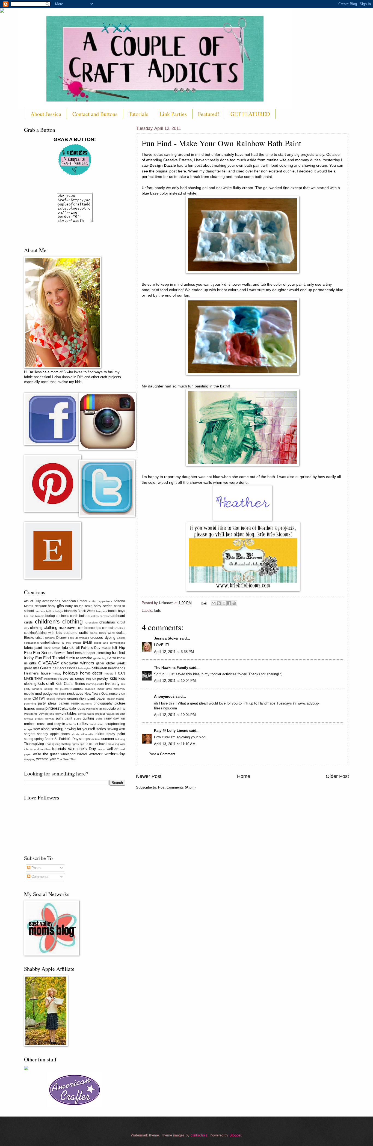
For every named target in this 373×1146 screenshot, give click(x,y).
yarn (53, 759)
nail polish (60, 693)
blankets (70, 611)
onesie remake (56, 698)
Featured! (208, 114)
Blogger (235, 1135)
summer (107, 739)
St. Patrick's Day (66, 739)
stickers (95, 739)
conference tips (89, 627)
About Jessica (46, 114)
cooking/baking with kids (43, 632)
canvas (104, 615)
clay (26, 627)
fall (77, 647)
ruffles (82, 723)
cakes (95, 615)
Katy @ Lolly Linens (171, 731)
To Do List (91, 743)
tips (82, 743)
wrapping (29, 759)
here (182, 171)
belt (48, 611)
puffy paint (64, 718)
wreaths (42, 759)
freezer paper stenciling (93, 653)
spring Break (44, 739)
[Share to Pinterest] (234, 603)
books (112, 611)
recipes (29, 724)
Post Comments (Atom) (177, 787)
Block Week (86, 611)
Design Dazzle (163, 165)
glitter (100, 663)
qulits (99, 718)
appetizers (105, 601)
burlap (50, 615)
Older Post (337, 776)
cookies (120, 627)
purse (77, 718)
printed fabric (86, 713)
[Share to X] (224, 603)
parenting (30, 703)
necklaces (75, 693)
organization (76, 698)
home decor (91, 673)
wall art (113, 749)
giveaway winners (77, 663)
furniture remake (79, 658)
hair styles (84, 668)
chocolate (91, 622)
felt (114, 648)
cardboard (117, 616)
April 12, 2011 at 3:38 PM (174, 652)
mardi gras (104, 688)
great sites (31, 668)
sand (93, 724)
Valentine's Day (82, 748)
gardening (99, 658)
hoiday (57, 673)
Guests (46, 668)
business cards (67, 615)
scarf (100, 724)
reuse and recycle (51, 724)
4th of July (32, 601)
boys (121, 611)
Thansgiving (52, 743)
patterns (86, 703)
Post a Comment (162, 754)
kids (157, 610)
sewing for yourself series (85, 729)
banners (40, 611)
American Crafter (75, 601)
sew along (41, 729)
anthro (93, 601)
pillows (40, 708)
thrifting (66, 743)
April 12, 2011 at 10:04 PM (175, 681)
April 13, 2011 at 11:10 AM (175, 744)
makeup (90, 688)
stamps (84, 739)
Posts (35, 868)
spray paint (115, 734)
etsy (68, 642)
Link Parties (173, 114)
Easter (121, 637)
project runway (44, 718)
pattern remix (69, 703)
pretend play (52, 713)
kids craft (46, 683)
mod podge (43, 693)
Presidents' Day (34, 713)
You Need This (66, 759)
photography (103, 703)
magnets (76, 688)
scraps (28, 729)
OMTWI (38, 698)
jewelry (102, 678)
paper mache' (116, 698)
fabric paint (33, 648)
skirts (100, 734)
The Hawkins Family (171, 667)
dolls (71, 637)
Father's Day (90, 647)
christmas (107, 622)
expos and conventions (109, 642)
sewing (57, 728)
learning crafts (95, 683)
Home (243, 776)
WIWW (82, 754)
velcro (101, 749)
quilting (88, 718)
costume (70, 633)
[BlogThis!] (218, 603)
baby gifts (56, 606)
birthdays (57, 611)
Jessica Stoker (166, 638)
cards (28, 622)
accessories (51, 601)
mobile (29, 693)
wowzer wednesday (107, 753)
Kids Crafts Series (70, 684)
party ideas (47, 703)
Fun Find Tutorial (50, 657)
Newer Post (148, 776)
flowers (60, 653)
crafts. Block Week (102, 632)
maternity (119, 688)
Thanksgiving (34, 743)
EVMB (87, 642)
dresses (96, 637)
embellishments (52, 642)
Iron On (91, 678)
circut (121, 622)
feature (106, 647)
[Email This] (213, 603)
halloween (99, 668)
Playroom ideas (96, 708)
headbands (116, 668)
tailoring (120, 739)
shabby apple (47, 734)
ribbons (71, 724)
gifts (32, 663)
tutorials (59, 748)
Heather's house (37, 673)
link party (112, 684)
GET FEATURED (250, 114)
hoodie (109, 673)
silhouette (87, 734)
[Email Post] (204, 603)
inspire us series (71, 678)
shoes (65, 734)
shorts (75, 734)
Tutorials (138, 114)
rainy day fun (114, 718)
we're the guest (46, 754)
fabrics (68, 647)
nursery (114, 693)
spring (28, 739)
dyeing (110, 637)
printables (69, 713)
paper (101, 698)
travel (103, 743)
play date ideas (73, 708)
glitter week (115, 663)
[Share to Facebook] (229, 603)
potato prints (115, 708)
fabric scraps (52, 647)
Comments (39, 877)
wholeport (68, 754)
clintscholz (199, 1135)
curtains (50, 637)
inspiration (50, 678)
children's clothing (59, 621)
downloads (82, 637)
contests (108, 627)
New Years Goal (96, 693)
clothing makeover (60, 627)
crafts (83, 633)
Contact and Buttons (94, 114)
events (77, 642)
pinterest (53, 708)
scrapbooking (115, 724)
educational (31, 642)
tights (75, 743)
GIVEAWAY (48, 663)
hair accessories (65, 668)
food (70, 653)
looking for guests (56, 688)
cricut (39, 637)
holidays (70, 673)
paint (91, 698)
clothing (36, 628)
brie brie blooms (34, 615)
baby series (103, 606)
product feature (105, 713)
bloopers (101, 611)
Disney (61, 637)
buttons (84, 615)
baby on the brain (79, 606)
